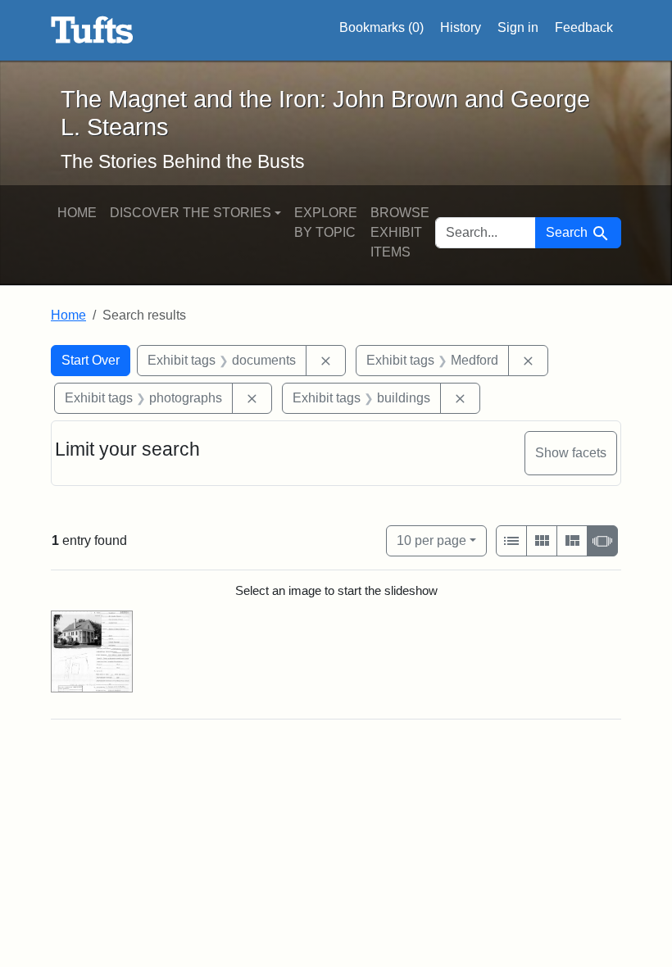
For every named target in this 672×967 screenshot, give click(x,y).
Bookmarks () (381, 27)
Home (77, 213)
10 (431, 540)
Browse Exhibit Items (399, 232)
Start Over (90, 360)
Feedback (584, 27)
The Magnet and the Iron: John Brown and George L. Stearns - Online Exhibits (92, 30)
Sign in (517, 27)
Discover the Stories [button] (190, 213)
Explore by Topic (325, 222)
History (460, 27)
